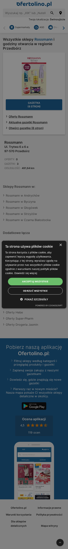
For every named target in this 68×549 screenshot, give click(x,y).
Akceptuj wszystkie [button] (35, 281)
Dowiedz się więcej (25, 273)
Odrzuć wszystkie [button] (35, 290)
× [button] (60, 244)
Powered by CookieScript (48, 305)
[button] (34, 299)
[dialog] (34, 274)
